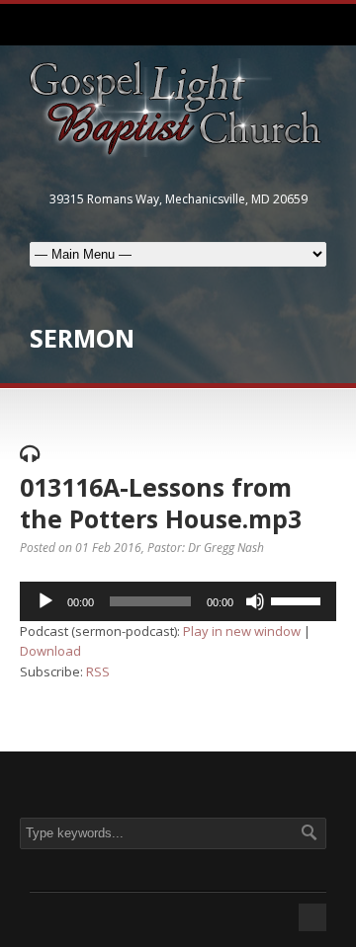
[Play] (45, 601)
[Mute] (255, 601)
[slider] (298, 599)
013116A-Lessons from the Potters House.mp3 (161, 503)
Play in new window (242, 631)
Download (50, 651)
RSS (98, 671)
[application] (178, 601)
